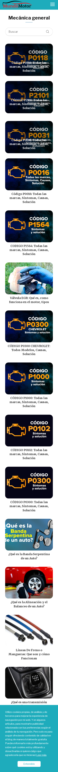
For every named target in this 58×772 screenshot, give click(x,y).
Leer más (41, 755)
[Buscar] (46, 31)
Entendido (29, 763)
